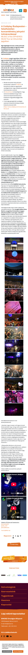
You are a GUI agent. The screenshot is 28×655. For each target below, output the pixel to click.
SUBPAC (18, 84)
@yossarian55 (5, 524)
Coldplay (6, 58)
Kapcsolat (6, 604)
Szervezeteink (8, 591)
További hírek (14, 544)
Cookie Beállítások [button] (7, 651)
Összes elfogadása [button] (18, 651)
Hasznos (5, 600)
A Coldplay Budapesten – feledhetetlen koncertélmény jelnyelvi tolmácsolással (17, 17)
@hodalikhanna (5, 527)
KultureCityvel (9, 92)
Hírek (7, 15)
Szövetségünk (8, 587)
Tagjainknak (7, 596)
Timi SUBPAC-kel (5, 530)
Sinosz (3, 15)
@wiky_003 (4, 525)
